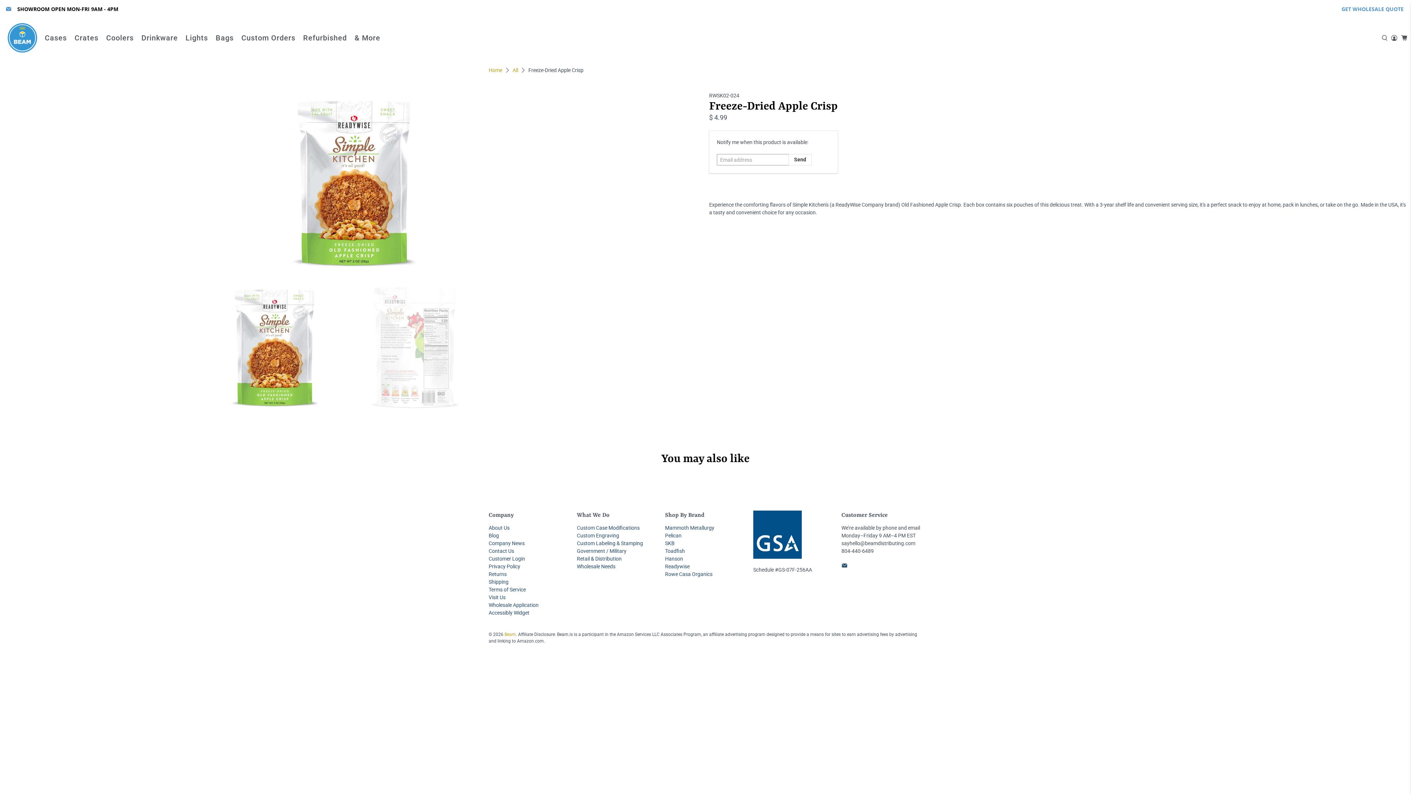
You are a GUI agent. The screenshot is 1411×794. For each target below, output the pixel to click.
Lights (197, 37)
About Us (499, 528)
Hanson (674, 559)
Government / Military (601, 551)
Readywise (677, 566)
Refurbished (325, 37)
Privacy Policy (504, 566)
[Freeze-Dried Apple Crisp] (353, 184)
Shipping (499, 582)
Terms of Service (507, 590)
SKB (670, 543)
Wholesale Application (514, 605)
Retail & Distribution (599, 559)
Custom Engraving (598, 536)
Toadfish (675, 551)
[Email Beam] (9, 9)
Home (495, 70)
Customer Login (507, 559)
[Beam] (22, 38)
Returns (498, 574)
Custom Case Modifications (608, 528)
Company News (507, 543)
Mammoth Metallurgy (689, 528)
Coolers (120, 37)
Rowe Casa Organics (688, 574)
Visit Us (497, 597)
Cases (56, 37)
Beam (510, 634)
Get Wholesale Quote (1373, 9)
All (515, 70)
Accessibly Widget (509, 613)
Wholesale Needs (596, 566)
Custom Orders (268, 37)
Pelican (673, 536)
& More (367, 37)
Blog (494, 536)
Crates (86, 37)
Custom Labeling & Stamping (610, 543)
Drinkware (159, 37)
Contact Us (501, 551)
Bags (225, 37)
